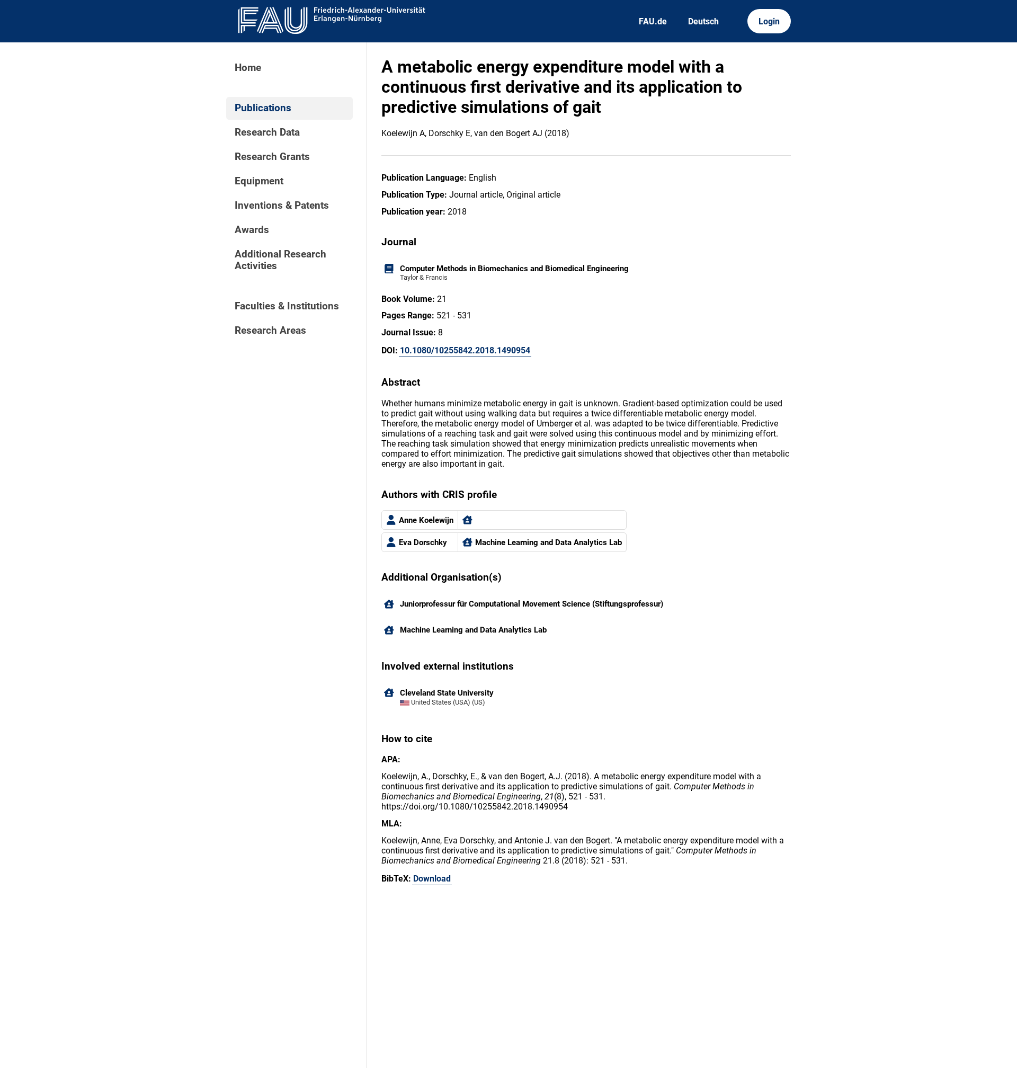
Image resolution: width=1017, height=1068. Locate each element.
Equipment (259, 181)
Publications (263, 108)
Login (769, 21)
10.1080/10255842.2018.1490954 (465, 350)
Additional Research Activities (280, 260)
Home (248, 68)
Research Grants (272, 157)
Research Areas (270, 330)
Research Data (267, 132)
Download (432, 879)
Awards (252, 230)
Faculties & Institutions (287, 306)
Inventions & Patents (282, 205)
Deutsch (703, 21)
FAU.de (653, 21)
